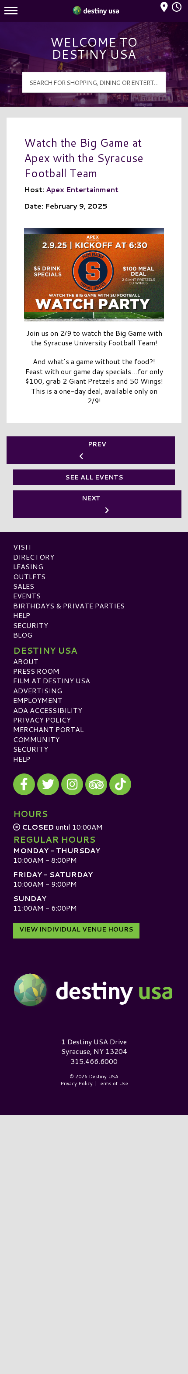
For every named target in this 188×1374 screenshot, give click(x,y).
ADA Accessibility (47, 710)
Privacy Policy (42, 720)
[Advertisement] (94, 1211)
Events (27, 596)
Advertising (37, 690)
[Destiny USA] (94, 989)
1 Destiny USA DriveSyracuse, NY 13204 (94, 1046)
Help (21, 615)
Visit (22, 547)
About (25, 661)
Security (30, 625)
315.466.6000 (94, 1061)
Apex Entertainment (82, 189)
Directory (33, 557)
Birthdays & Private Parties (69, 606)
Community (36, 739)
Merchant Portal (48, 729)
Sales (23, 586)
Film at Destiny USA (51, 680)
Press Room (36, 671)
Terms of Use (112, 1083)
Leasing (28, 566)
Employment (38, 700)
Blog (22, 635)
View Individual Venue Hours (76, 929)
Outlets (29, 576)
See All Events (94, 477)
